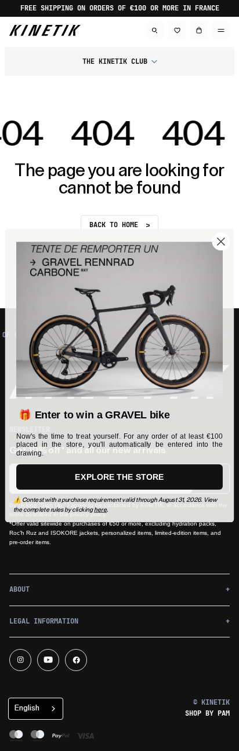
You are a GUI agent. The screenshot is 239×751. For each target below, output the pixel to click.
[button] (119, 61)
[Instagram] (20, 660)
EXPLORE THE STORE (119, 477)
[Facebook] (76, 660)
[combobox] (35, 709)
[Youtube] (48, 660)
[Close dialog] (221, 242)
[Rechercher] (155, 30)
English (27, 708)
